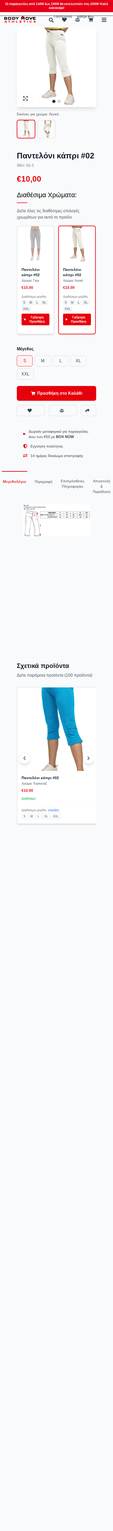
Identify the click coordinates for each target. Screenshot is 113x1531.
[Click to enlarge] (25, 98)
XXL (26, 309)
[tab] (14, 481)
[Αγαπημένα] (64, 19)
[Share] (88, 410)
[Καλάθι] (90, 19)
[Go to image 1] (53, 101)
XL (44, 302)
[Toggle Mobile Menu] (104, 20)
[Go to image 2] (59, 101)
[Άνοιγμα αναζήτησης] (51, 20)
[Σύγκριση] (77, 19)
